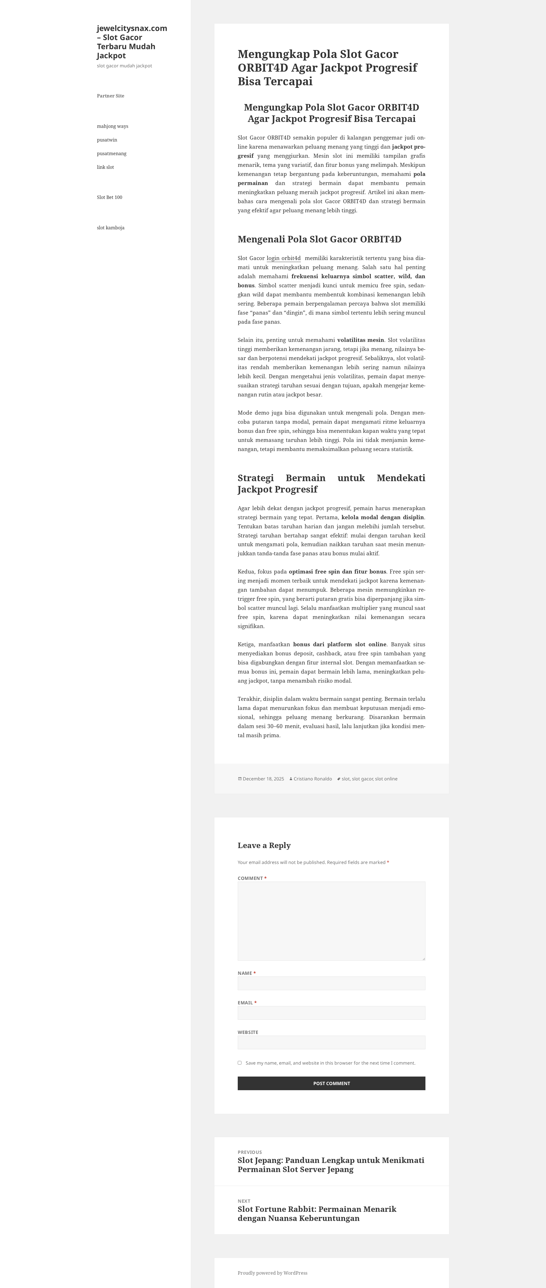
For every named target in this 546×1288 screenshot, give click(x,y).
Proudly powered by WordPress (272, 1273)
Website (248, 1032)
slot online (386, 779)
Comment (252, 878)
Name (247, 973)
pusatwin (107, 140)
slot (346, 779)
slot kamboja (111, 228)
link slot (105, 167)
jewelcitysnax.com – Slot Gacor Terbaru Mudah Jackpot (132, 42)
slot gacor (362, 779)
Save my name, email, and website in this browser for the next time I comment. (330, 1063)
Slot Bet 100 (109, 197)
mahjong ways (112, 126)
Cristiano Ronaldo (313, 779)
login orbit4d (284, 258)
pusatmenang (112, 153)
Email (247, 1003)
